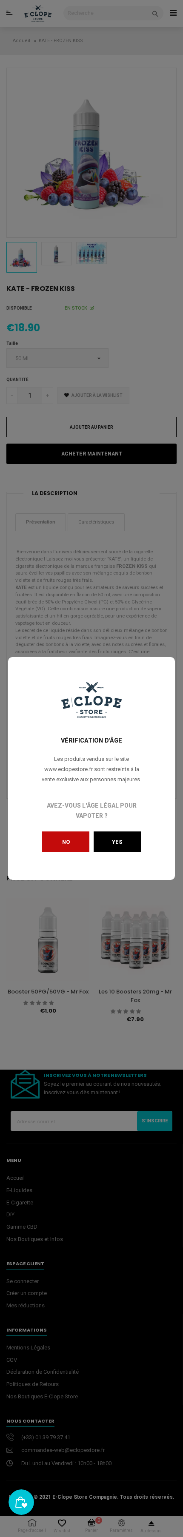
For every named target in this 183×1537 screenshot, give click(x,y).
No (66, 842)
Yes (117, 842)
